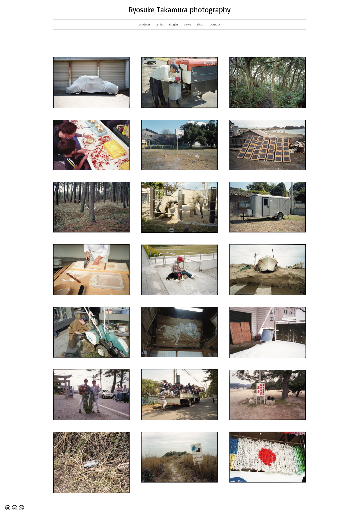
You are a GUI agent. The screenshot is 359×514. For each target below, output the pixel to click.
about (200, 24)
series (160, 24)
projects (144, 24)
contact (215, 24)
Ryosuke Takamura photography (179, 9)
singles (173, 24)
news (187, 24)
